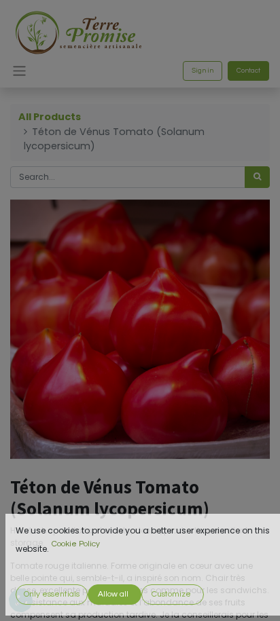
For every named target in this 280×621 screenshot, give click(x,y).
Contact (248, 70)
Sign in (202, 70)
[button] (52, 594)
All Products (49, 117)
